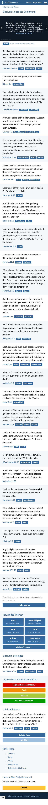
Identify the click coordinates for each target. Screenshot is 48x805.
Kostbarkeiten (34, 180)
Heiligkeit (17, 589)
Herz (24, 180)
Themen (28, 3)
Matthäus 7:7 (8, 383)
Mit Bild (24, 740)
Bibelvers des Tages (13, 656)
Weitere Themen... (24, 647)
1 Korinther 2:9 (9, 247)
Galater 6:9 (7, 132)
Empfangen (30, 69)
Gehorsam (23, 110)
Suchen (18, 383)
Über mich (12, 796)
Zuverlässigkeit (23, 157)
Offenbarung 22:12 (11, 462)
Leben (21, 69)
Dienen (40, 157)
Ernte (36, 132)
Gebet (25, 522)
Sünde (19, 500)
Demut (18, 262)
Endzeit (35, 462)
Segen (33, 157)
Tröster (20, 671)
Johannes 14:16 (9, 671)
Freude (26, 424)
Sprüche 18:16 (9, 195)
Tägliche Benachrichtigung (24, 685)
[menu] (45, 3)
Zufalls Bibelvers (11, 709)
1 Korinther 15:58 (10, 110)
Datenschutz (35, 796)
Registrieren (37, 3)
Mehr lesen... (24, 605)
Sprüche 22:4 (8, 262)
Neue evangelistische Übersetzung (22, 44)
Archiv (10, 761)
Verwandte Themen (13, 615)
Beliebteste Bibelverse (17, 768)
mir (7, 782)
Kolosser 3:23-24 (10, 69)
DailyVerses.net (8, 7)
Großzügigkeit (36, 364)
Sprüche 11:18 (9, 500)
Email (24, 690)
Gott (16, 447)
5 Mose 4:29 (8, 447)
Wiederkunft (25, 462)
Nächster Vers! (24, 735)
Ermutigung (34, 110)
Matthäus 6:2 (8, 291)
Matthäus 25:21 (9, 158)
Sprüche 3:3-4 (8, 180)
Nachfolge (28, 316)
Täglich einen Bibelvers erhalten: (20, 679)
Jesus (18, 339)
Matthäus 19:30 (9, 481)
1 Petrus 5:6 (8, 541)
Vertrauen (18, 728)
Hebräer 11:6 (8, 425)
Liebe (18, 180)
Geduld (28, 132)
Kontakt (26, 796)
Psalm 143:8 (8, 728)
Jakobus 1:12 (8, 221)
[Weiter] (24, 599)
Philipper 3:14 (9, 339)
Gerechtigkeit (18, 84)
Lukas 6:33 (7, 402)
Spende (24, 788)
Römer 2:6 (7, 84)
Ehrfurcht (27, 262)
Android (24, 696)
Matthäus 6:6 (8, 522)
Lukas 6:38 (7, 364)
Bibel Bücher (13, 765)
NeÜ (5, 44)
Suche (10, 757)
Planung (34, 728)
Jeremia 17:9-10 (9, 570)
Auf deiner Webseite (24, 701)
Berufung (26, 339)
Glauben (19, 424)
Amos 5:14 (7, 589)
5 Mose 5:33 (8, 317)
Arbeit (39, 69)
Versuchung (20, 221)
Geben (19, 195)
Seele (23, 447)
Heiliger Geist (30, 671)
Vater (18, 522)
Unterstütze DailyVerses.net (17, 777)
